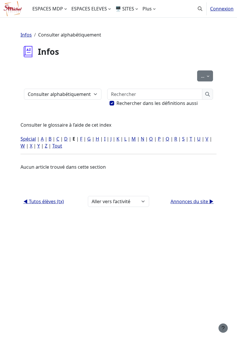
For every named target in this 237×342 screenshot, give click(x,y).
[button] (200, 8)
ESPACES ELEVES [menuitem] (89, 9)
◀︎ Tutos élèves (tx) (43, 201)
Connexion (222, 9)
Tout (57, 146)
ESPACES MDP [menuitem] (47, 9)
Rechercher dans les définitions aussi (157, 103)
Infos (26, 35)
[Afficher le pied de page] (223, 328)
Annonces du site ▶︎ (192, 201)
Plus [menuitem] (147, 9)
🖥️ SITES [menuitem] (124, 9)
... (207, 75)
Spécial (28, 139)
